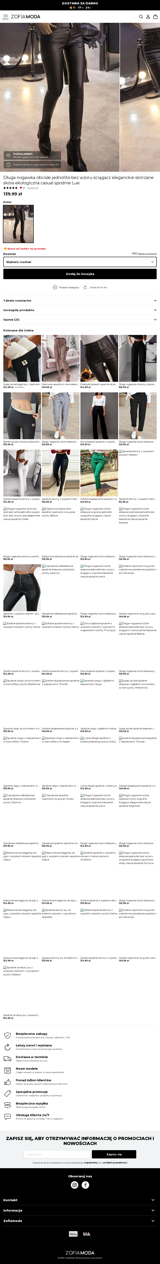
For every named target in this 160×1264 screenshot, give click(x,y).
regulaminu (91, 1162)
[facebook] (85, 1185)
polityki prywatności (115, 1162)
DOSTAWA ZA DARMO (80, 3)
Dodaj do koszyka (80, 274)
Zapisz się (114, 1154)
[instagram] (74, 1185)
